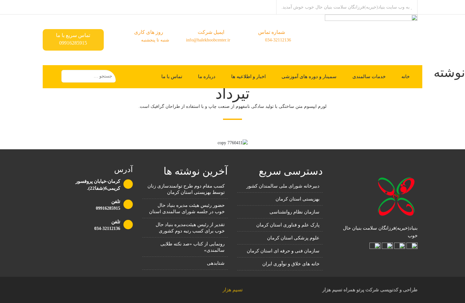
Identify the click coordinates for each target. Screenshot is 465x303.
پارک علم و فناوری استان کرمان (287, 224)
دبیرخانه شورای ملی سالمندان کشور (282, 186)
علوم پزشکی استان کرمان (293, 237)
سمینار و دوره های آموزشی (309, 76)
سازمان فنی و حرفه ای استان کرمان (283, 250)
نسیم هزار (233, 289)
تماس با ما (171, 76)
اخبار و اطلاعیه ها (248, 76)
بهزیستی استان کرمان (297, 198)
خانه (405, 76)
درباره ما (206, 76)
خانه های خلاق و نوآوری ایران (290, 263)
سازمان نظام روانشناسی (294, 211)
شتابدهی (216, 263)
